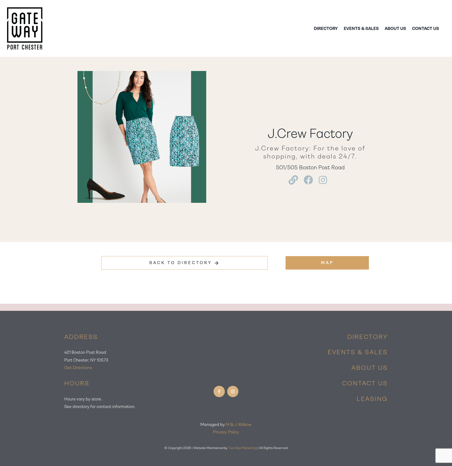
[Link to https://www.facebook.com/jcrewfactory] (308, 180)
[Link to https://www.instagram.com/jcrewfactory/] (323, 180)
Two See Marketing (242, 448)
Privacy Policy (226, 432)
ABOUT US (369, 367)
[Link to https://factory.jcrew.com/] (293, 180)
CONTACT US (365, 383)
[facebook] (219, 391)
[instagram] (232, 391)
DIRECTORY (367, 336)
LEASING (372, 398)
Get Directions (78, 367)
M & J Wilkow (238, 424)
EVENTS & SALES (358, 352)
